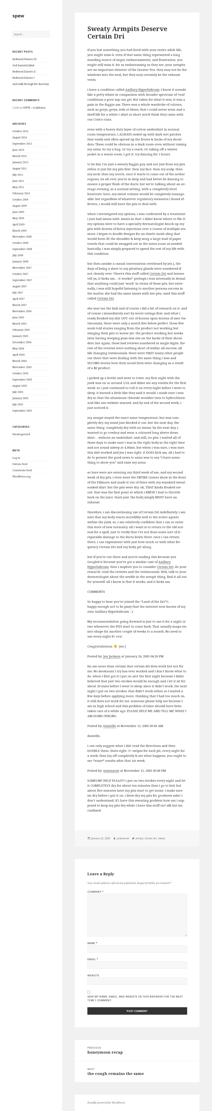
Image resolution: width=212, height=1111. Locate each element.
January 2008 (20, 261)
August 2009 (19, 206)
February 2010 (21, 193)
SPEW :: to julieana (34, 107)
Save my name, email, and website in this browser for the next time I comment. (135, 998)
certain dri (151, 838)
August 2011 (19, 168)
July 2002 (17, 404)
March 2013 (19, 156)
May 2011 (18, 187)
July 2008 (17, 255)
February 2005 (21, 330)
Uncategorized (21, 434)
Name (92, 943)
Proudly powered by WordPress (106, 1102)
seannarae (111, 770)
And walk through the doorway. (30, 84)
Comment (95, 892)
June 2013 (18, 150)
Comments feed (22, 470)
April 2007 (18, 299)
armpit (139, 838)
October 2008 (20, 243)
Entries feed (19, 464)
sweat (161, 838)
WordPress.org (21, 476)
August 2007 (19, 286)
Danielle (109, 726)
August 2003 (19, 386)
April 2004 (18, 354)
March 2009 (19, 230)
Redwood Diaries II (24, 71)
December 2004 (21, 342)
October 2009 (20, 199)
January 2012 (20, 162)
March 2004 (19, 361)
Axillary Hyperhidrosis (142, 89)
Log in (16, 458)
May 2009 (18, 218)
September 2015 (22, 143)
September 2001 (22, 410)
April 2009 (18, 224)
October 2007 (20, 274)
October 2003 (20, 373)
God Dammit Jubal (23, 65)
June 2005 (18, 317)
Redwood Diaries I (23, 78)
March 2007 (19, 305)
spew (18, 15)
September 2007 (22, 280)
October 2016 (20, 131)
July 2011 (17, 174)
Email (92, 959)
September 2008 (22, 249)
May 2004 (18, 348)
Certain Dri (157, 273)
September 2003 (22, 379)
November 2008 (22, 236)
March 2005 (19, 323)
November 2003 (22, 367)
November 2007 (22, 267)
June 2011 (18, 181)
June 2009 (18, 212)
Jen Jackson (111, 656)
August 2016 (19, 137)
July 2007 (17, 292)
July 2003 (17, 392)
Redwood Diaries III (24, 59)
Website (93, 975)
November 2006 (22, 311)
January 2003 (20, 398)
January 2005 (20, 336)
